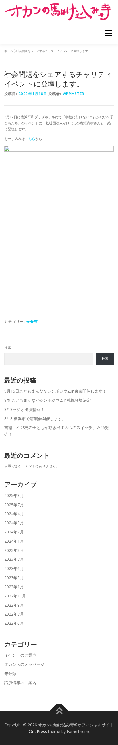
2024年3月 (14, 522)
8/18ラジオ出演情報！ (24, 409)
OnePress (38, 731)
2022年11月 (15, 596)
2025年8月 (14, 495)
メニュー (109, 33)
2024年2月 (14, 532)
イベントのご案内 (20, 655)
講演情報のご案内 (20, 682)
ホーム (8, 51)
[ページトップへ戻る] (59, 711)
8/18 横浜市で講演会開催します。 (35, 418)
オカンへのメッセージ (24, 664)
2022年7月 (14, 614)
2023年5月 (14, 577)
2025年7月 (14, 504)
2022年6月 (14, 623)
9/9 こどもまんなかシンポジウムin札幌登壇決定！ (49, 400)
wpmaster (73, 93)
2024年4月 (14, 513)
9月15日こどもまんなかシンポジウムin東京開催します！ (55, 391)
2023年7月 (14, 559)
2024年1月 (14, 541)
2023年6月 (14, 568)
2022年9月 (14, 605)
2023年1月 (14, 586)
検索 (7, 347)
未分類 (32, 321)
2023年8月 (14, 550)
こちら (30, 138)
